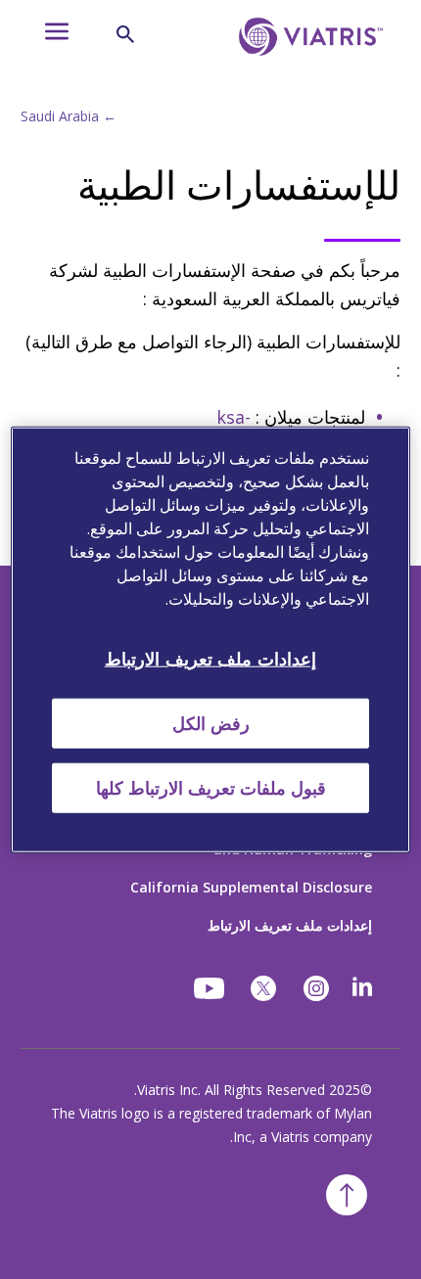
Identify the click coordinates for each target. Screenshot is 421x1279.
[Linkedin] (362, 988)
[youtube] (210, 988)
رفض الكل (211, 722)
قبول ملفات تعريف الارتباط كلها (211, 787)
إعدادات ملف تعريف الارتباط (290, 925)
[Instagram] (316, 988)
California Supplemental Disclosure (251, 887)
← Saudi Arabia (69, 116)
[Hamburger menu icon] (48, 36)
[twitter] (263, 988)
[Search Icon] (125, 34)
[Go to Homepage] (307, 66)
